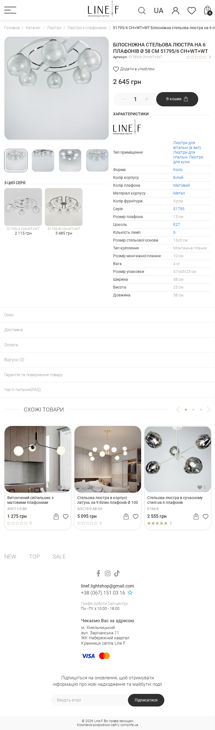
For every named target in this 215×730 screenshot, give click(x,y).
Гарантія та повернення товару (33, 374)
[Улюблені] (192, 10)
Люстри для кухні (188, 159)
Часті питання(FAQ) (22, 389)
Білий (178, 177)
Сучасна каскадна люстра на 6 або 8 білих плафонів (115, 500)
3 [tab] (201, 410)
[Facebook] (98, 573)
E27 (176, 224)
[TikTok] (117, 573)
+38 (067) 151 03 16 (103, 593)
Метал (179, 193)
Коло (178, 169)
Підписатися (146, 700)
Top (34, 556)
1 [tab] (186, 410)
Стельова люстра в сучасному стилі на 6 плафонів (44, 500)
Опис (9, 314)
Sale (59, 556)
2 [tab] (193, 410)
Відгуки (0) (14, 359)
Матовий (181, 185)
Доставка (13, 329)
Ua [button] (158, 10)
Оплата (11, 344)
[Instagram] (107, 573)
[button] (10, 10)
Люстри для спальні (184, 154)
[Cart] (65, 516)
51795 (178, 209)
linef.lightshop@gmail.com (107, 586)
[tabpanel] (47, 477)
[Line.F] (103, 10)
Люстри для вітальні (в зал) (187, 145)
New (10, 556)
